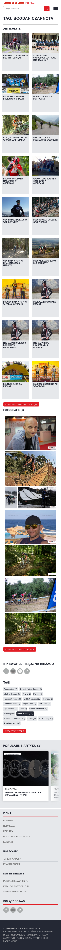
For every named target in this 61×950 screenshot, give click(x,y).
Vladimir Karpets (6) (12, 694)
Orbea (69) (32, 718)
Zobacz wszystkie (14, 731)
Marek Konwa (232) (25, 713)
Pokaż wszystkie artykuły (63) (21, 404)
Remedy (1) (48, 699)
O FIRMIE (8, 820)
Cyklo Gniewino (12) (32, 699)
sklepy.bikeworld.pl (15, 891)
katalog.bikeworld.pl (16, 886)
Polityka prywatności (16, 836)
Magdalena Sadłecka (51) (14, 718)
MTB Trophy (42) (46, 718)
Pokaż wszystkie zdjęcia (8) (19, 649)
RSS (27, 671)
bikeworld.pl (29, 928)
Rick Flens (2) (44, 704)
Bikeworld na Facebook (6, 671)
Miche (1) (27, 694)
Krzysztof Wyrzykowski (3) (31, 689)
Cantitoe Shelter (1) (12, 704)
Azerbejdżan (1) (10, 689)
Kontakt (8, 842)
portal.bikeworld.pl (15, 881)
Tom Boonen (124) (12, 723)
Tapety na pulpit (13, 859)
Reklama (8, 831)
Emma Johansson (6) (38, 709)
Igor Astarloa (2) (10, 709)
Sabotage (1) (9, 713)
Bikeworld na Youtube (13, 671)
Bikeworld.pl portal (13, 3)
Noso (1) (23, 709)
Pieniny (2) (37, 694)
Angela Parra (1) (29, 704)
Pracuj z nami (11, 864)
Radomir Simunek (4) (12, 699)
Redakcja (9, 826)
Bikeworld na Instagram (20, 671)
